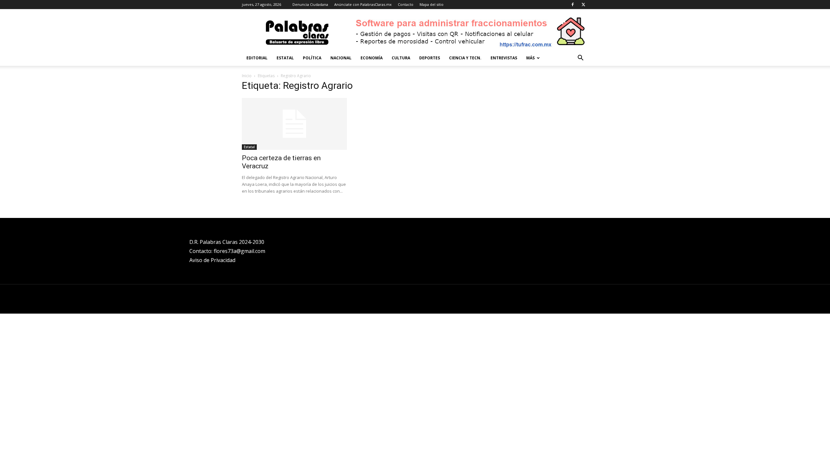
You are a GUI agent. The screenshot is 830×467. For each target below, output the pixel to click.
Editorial (256, 58)
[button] (580, 58)
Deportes (429, 58)
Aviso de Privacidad (212, 260)
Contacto (405, 4)
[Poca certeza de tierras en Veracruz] (294, 124)
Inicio (247, 75)
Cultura (401, 58)
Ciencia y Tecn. (465, 58)
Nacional (340, 58)
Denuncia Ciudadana (310, 4)
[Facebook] (572, 4)
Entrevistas (504, 58)
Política (312, 58)
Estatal (285, 58)
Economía (372, 58)
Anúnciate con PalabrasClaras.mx (363, 4)
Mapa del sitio (432, 4)
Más (530, 58)
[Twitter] (583, 4)
